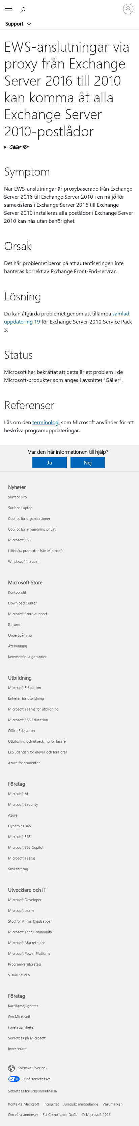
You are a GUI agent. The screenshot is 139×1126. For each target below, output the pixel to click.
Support (15, 23)
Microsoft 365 (19, 539)
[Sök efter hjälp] (23, 8)
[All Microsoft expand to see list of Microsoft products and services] (8, 9)
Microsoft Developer (24, 899)
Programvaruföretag (24, 964)
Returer (14, 624)
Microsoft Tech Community (30, 931)
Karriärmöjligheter (23, 1005)
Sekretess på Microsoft (27, 1037)
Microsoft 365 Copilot (26, 847)
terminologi (46, 422)
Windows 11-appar (23, 561)
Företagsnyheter (21, 1027)
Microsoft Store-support (27, 613)
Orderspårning (20, 635)
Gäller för (18, 147)
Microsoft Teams (21, 858)
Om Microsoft (19, 1016)
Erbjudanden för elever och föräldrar (37, 751)
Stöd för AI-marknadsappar (30, 921)
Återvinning (17, 645)
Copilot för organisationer (29, 518)
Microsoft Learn (21, 910)
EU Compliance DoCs (60, 1114)
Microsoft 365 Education (28, 719)
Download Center (22, 602)
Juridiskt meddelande (80, 1104)
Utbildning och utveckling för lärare (37, 741)
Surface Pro (17, 496)
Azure (13, 815)
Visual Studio (19, 974)
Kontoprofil (17, 592)
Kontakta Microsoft (23, 1104)
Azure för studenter (24, 762)
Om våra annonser (23, 1114)
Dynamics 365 (19, 825)
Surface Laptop (20, 507)
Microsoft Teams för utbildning (33, 709)
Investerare (17, 1048)
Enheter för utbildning (26, 698)
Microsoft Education (24, 687)
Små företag (18, 868)
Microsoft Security (23, 804)
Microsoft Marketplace (26, 942)
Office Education (21, 730)
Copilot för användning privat (32, 529)
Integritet (51, 1104)
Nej (88, 462)
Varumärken (112, 1104)
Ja (49, 462)
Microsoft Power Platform (29, 953)
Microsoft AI (18, 793)
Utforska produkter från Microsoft (35, 550)
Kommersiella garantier (27, 656)
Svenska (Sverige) (32, 1067)
